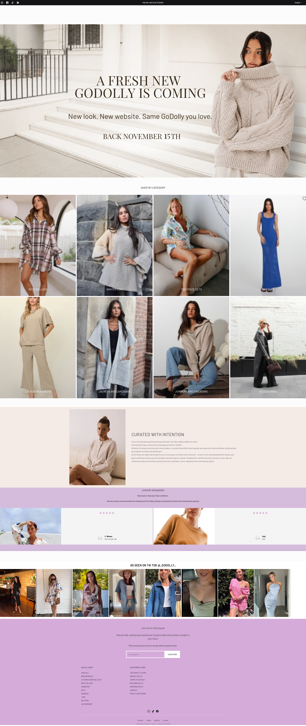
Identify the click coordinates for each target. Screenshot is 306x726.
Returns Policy (136, 683)
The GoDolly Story (138, 673)
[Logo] (153, 12)
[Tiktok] (12, 2)
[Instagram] (149, 711)
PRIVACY (140, 720)
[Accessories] (268, 347)
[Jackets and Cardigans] (115, 347)
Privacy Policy (136, 676)
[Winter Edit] (115, 245)
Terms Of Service (137, 680)
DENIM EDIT (85, 687)
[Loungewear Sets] (38, 347)
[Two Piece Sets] (191, 245)
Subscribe (172, 654)
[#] (153, 101)
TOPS (83, 697)
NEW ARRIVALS (87, 676)
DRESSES (84, 694)
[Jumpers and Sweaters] (191, 347)
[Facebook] (7, 2)
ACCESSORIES (86, 704)
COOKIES (157, 720)
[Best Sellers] (38, 245)
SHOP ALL (85, 673)
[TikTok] (153, 711)
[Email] (17, 2)
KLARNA (165, 720)
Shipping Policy (136, 687)
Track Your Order (138, 694)
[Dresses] (268, 245)
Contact (133, 690)
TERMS (148, 720)
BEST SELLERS (87, 683)
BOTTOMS (85, 701)
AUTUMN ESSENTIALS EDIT (91, 680)
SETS (83, 690)
